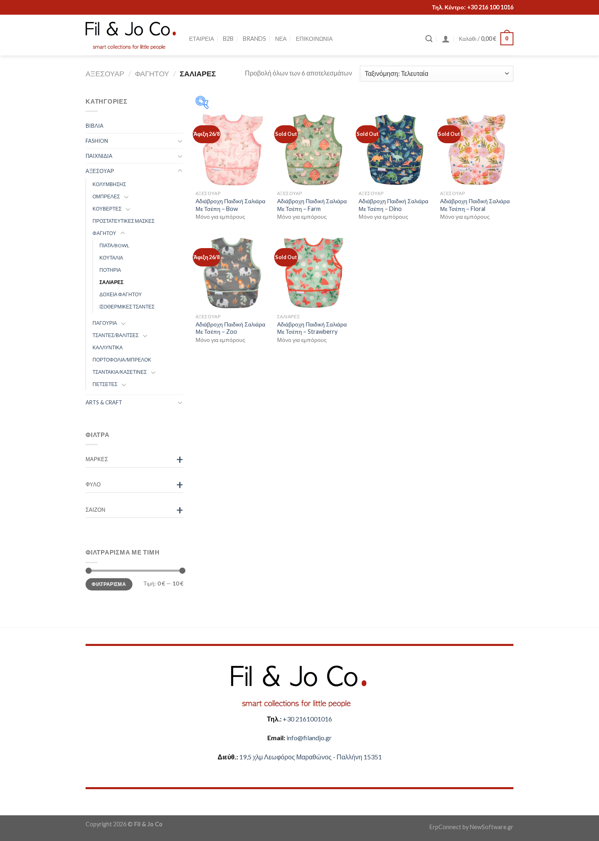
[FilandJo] (131, 35)
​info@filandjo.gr (309, 737)
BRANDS (254, 38)
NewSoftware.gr (491, 826)
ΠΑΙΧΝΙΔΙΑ (99, 156)
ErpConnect (445, 826)
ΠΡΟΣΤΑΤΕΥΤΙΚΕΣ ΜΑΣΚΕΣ (123, 221)
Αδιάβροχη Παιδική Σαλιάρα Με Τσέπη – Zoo (230, 328)
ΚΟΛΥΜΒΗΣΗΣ (109, 184)
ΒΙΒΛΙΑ (95, 125)
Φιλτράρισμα (109, 584)
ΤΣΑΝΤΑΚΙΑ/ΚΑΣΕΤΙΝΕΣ (119, 372)
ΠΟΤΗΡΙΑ (110, 270)
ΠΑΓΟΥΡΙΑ (104, 323)
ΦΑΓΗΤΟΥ (152, 73)
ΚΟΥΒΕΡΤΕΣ (106, 209)
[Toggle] (180, 141)
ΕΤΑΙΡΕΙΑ (201, 38)
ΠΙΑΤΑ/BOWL (114, 245)
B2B (228, 38)
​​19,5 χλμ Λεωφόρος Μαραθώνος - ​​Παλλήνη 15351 (310, 757)
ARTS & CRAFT (104, 402)
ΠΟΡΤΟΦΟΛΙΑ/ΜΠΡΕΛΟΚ (121, 360)
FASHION (97, 141)
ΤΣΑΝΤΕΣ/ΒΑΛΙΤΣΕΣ (115, 335)
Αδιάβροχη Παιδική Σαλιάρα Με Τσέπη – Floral (475, 204)
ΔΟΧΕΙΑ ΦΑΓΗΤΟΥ (120, 294)
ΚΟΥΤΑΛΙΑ (111, 258)
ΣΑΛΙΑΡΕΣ (111, 282)
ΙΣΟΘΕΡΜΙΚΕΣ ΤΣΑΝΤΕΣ (126, 307)
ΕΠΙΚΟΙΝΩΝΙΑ (314, 38)
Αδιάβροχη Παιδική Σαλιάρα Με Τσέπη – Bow (230, 204)
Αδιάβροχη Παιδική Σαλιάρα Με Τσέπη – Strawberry (312, 328)
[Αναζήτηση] (428, 39)
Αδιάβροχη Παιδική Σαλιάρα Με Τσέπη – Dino (393, 204)
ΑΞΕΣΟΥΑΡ (105, 73)
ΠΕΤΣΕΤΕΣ (104, 384)
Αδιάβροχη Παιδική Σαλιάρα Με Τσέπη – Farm (312, 204)
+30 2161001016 (307, 719)
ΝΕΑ (280, 38)
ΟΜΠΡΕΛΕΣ (106, 196)
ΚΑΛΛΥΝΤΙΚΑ (107, 347)
